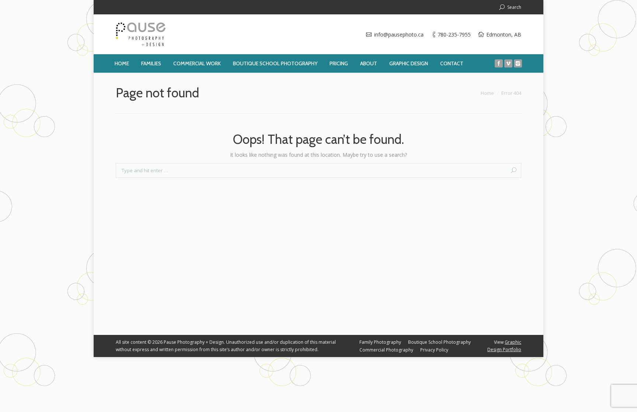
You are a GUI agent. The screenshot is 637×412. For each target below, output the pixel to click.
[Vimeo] (508, 63)
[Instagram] (518, 63)
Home (487, 93)
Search (514, 7)
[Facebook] (499, 63)
